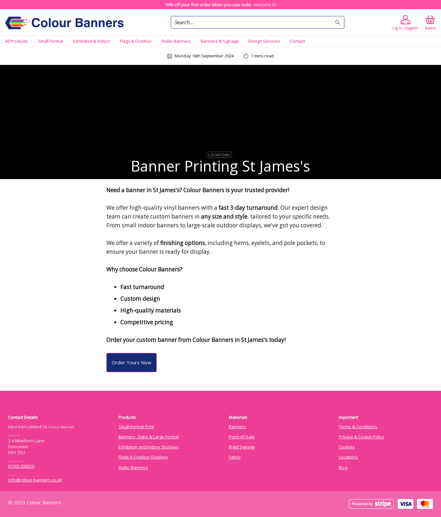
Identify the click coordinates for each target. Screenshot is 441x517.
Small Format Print (136, 427)
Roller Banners (176, 41)
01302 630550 (21, 466)
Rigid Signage (242, 447)
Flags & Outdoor (136, 41)
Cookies (347, 447)
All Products (16, 41)
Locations (219, 154)
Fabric (235, 457)
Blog (343, 467)
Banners (237, 427)
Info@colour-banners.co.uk (35, 480)
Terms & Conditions (358, 427)
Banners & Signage (220, 41)
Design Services (264, 41)
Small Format (50, 41)
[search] (338, 22)
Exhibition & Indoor (91, 41)
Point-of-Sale (242, 437)
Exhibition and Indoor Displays (148, 447)
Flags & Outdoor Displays (143, 457)
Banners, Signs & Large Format (148, 437)
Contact (297, 41)
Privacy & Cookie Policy (361, 437)
